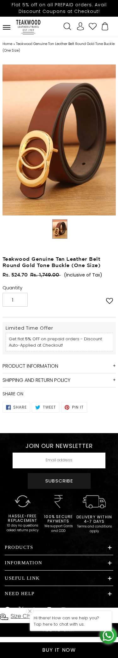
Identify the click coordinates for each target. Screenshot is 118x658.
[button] (109, 300)
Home (7, 43)
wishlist (93, 25)
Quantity (12, 287)
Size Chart (25, 616)
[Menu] (6, 27)
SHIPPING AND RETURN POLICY (36, 380)
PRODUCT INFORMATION (30, 366)
